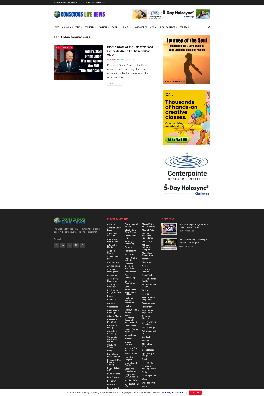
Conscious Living (71, 27)
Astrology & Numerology (113, 280)
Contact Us (65, 2)
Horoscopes (140, 27)
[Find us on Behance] (76, 245)
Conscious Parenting (112, 332)
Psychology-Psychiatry (148, 311)
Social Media (148, 350)
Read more (116, 83)
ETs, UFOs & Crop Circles (130, 231)
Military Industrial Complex (146, 247)
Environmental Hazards (131, 225)
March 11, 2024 (124, 60)
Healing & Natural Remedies (129, 300)
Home (56, 27)
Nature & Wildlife (146, 270)
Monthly (145, 259)
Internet (128, 339)
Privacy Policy (76, 2)
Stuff (144, 359)
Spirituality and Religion (149, 354)
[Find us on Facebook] (56, 245)
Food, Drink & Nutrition (131, 259)
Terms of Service (98, 2)
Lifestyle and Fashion (131, 364)
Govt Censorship (130, 276)
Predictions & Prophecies (148, 298)
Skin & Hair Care (147, 345)
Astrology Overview (111, 285)
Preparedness (148, 303)
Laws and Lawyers (129, 358)
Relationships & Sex (149, 332)
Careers (111, 303)
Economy (89, 27)
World (145, 386)
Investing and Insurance (131, 349)
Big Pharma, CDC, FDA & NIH (114, 291)
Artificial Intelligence (112, 270)
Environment (113, 388)
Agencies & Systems (112, 234)
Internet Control (128, 343)
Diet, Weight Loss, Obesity (113, 355)
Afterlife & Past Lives (114, 229)
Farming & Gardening (129, 242)
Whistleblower (148, 383)
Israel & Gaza (131, 354)
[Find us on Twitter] (62, 245)
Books (110, 296)
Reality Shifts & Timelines (149, 323)
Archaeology (113, 262)
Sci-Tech (184, 27)
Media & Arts (148, 230)
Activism (111, 224)
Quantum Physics (146, 317)
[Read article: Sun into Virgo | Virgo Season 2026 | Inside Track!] (169, 229)
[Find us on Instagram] (69, 245)
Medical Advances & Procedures (147, 235)
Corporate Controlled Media (112, 339)
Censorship (112, 307)
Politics (145, 294)
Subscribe (86, 2)
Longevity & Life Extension (131, 375)
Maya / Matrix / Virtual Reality (148, 225)
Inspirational (130, 335)
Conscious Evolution (112, 321)
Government (130, 272)
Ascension (112, 275)
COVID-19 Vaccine (111, 346)
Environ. (102, 27)
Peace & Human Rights (149, 280)
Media (153, 27)
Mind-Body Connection (147, 254)
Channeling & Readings (113, 311)
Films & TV (129, 254)
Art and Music (113, 266)
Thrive (145, 372)
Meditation (147, 241)
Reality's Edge (148, 328)
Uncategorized (149, 376)
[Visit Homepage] (79, 14)
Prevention (147, 307)
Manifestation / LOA (132, 385)
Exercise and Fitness (131, 237)
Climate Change (114, 316)
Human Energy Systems (131, 330)
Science (145, 340)
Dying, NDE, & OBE (113, 369)
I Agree (195, 392)
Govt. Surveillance (130, 288)
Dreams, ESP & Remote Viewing (114, 362)
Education (112, 384)
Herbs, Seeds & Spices (132, 311)
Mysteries (146, 262)
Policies (145, 290)
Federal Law (130, 251)
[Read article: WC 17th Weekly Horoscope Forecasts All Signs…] (169, 244)
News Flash (147, 275)
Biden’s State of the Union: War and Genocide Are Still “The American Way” (130, 51)
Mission (57, 2)
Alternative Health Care (112, 240)
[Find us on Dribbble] (82, 245)
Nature (145, 266)
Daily (109, 351)
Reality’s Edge (167, 27)
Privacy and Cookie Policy (176, 392)
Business (111, 300)
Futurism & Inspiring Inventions (130, 266)
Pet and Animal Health (149, 285)
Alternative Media (112, 246)
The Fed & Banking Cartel (149, 367)
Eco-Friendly (113, 377)
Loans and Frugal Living (131, 370)
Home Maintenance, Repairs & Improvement (131, 318)
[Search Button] (209, 27)
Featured (129, 247)
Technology (147, 363)
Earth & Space (113, 374)
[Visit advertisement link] (171, 14)
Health (125, 27)
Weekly (145, 379)
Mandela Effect (132, 380)
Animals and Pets (113, 257)
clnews (113, 60)
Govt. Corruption (64, 47)
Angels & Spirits (111, 252)
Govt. (114, 27)
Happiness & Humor (130, 293)
